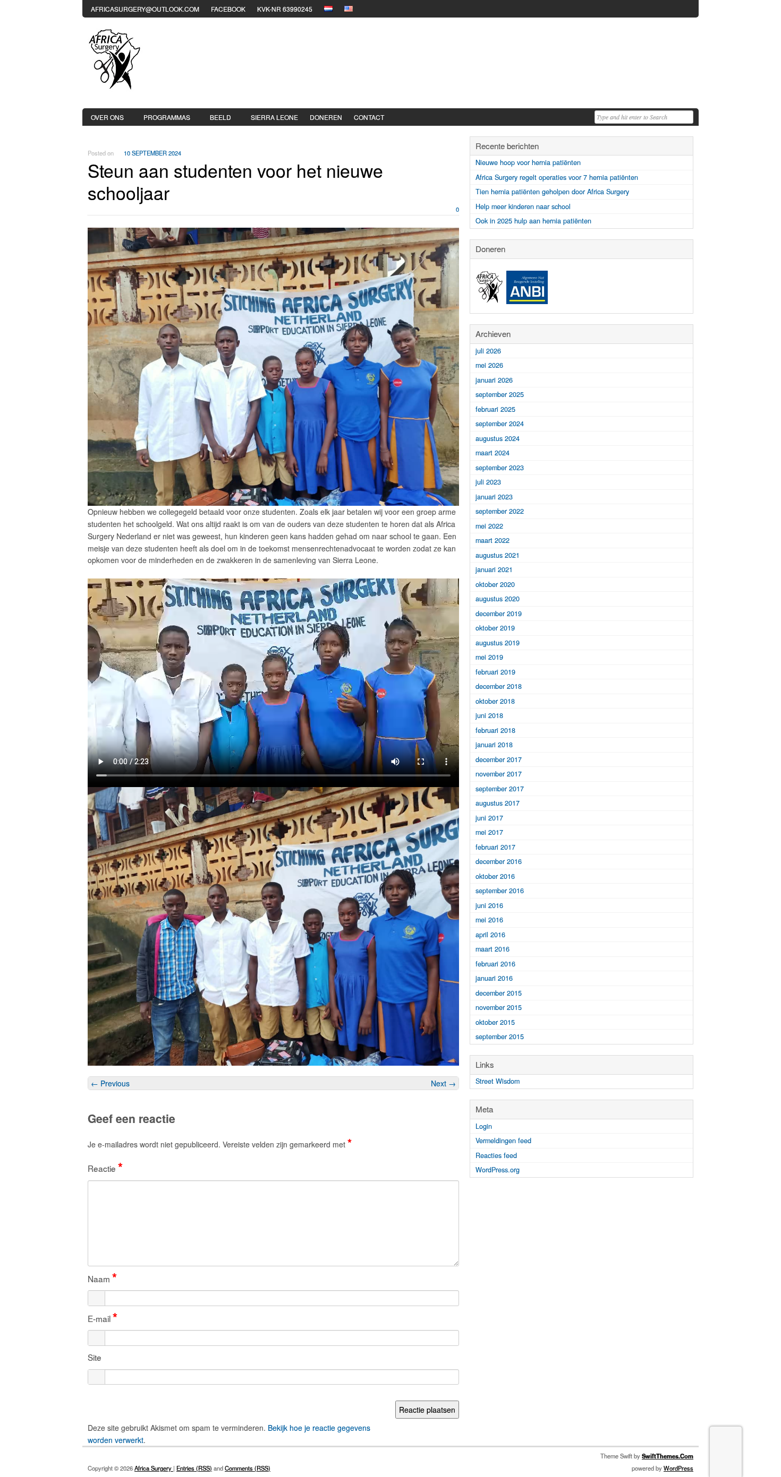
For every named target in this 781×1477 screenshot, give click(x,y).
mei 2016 (489, 920)
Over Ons (107, 117)
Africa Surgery (153, 1468)
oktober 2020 (495, 584)
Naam (102, 1278)
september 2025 (500, 394)
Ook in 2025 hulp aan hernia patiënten (533, 221)
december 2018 (499, 686)
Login (484, 1126)
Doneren (326, 117)
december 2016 (499, 861)
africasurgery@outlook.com (145, 8)
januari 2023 (494, 497)
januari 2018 (494, 744)
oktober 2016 (495, 876)
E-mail (102, 1318)
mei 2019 (489, 657)
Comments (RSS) (247, 1468)
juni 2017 (489, 818)
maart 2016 (493, 949)
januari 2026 (494, 380)
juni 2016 (489, 905)
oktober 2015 (495, 1022)
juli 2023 (488, 482)
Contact (369, 117)
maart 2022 (493, 540)
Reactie (105, 1168)
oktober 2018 (495, 701)
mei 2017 (489, 832)
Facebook (228, 8)
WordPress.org (498, 1169)
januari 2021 (494, 569)
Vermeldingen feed (503, 1140)
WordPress (678, 1468)
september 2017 (500, 788)
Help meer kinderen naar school (523, 206)
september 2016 (500, 890)
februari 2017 (495, 847)
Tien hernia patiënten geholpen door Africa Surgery (552, 191)
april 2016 (490, 934)
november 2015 (499, 1007)
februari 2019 (495, 672)
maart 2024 (493, 452)
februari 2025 (495, 409)
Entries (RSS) (194, 1468)
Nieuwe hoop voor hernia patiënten (528, 162)
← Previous (110, 1083)
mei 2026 (489, 365)
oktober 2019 (495, 628)
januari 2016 (494, 978)
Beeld (220, 117)
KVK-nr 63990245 (284, 8)
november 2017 (499, 774)
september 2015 (500, 1036)
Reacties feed (496, 1155)
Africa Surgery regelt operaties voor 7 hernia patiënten (557, 177)
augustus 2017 (498, 803)
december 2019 (499, 613)
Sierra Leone (274, 117)
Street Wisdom (498, 1081)
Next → (443, 1083)
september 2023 (500, 467)
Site (94, 1357)
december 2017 (499, 759)
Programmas (166, 117)
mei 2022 (489, 526)
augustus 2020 (498, 598)
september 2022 (500, 511)
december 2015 (499, 993)
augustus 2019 (498, 642)
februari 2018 (495, 730)
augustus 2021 (498, 555)
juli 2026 (488, 351)
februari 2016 (495, 964)
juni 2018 (489, 715)
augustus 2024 (498, 438)
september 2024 (500, 423)
